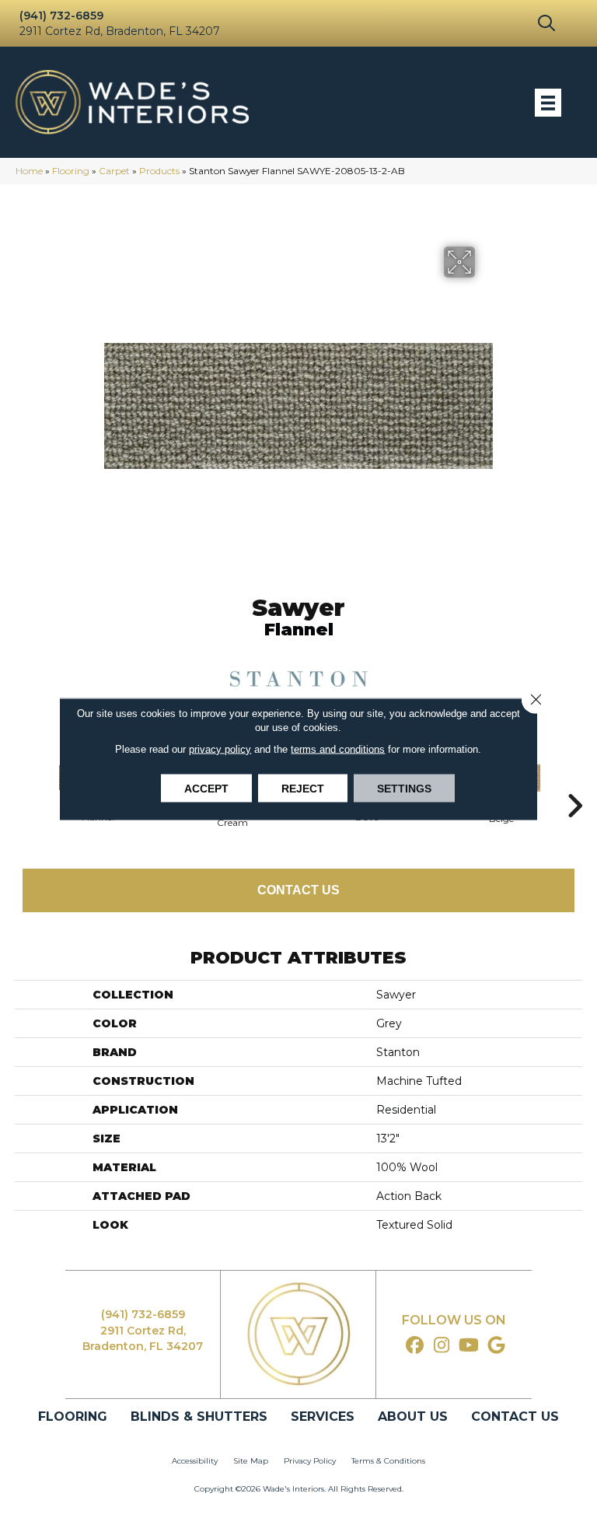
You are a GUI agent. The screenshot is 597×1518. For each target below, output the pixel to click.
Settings (404, 788)
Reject (302, 788)
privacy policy (220, 749)
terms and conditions (338, 749)
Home (29, 171)
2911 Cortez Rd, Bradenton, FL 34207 (119, 31)
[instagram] (442, 1345)
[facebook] (414, 1345)
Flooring (70, 171)
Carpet (114, 171)
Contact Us (298, 890)
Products (159, 171)
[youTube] (469, 1345)
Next (574, 782)
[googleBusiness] (496, 1345)
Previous (22, 782)
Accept (206, 788)
